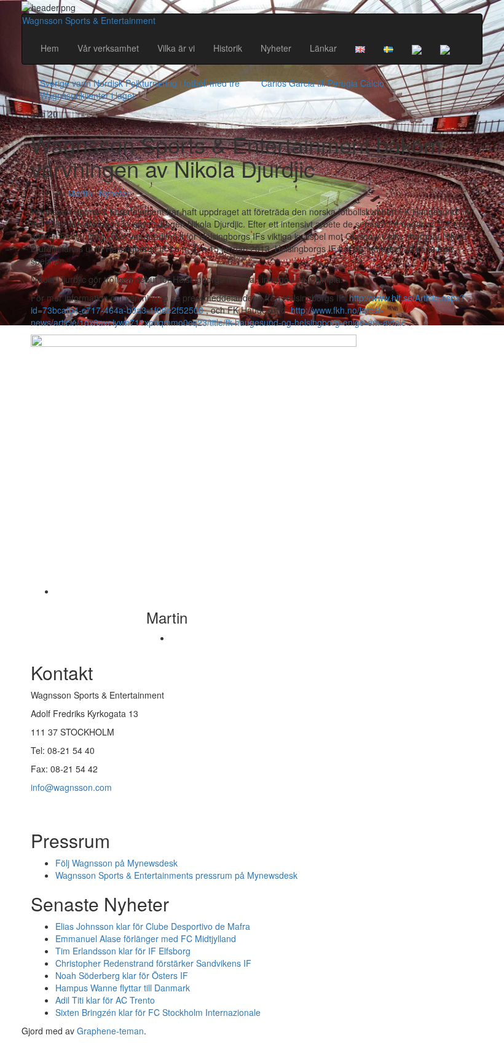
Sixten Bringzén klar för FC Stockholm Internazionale (158, 1012)
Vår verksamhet (108, 48)
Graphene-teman (110, 1031)
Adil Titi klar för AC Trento (105, 1000)
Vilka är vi (176, 48)
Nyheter (276, 48)
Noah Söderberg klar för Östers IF (121, 975)
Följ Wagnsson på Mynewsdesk (116, 863)
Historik (227, 48)
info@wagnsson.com (71, 787)
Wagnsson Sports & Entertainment (89, 20)
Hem (50, 48)
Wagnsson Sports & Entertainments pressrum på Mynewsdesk (176, 875)
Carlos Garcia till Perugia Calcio (322, 83)
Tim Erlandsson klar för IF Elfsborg (123, 951)
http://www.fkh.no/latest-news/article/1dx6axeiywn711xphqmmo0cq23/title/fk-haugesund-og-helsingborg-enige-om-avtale (218, 316)
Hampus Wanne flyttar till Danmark (122, 988)
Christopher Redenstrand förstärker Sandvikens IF (153, 963)
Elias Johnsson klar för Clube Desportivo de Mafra (152, 926)
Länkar (323, 48)
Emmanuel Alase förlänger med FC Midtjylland (145, 938)
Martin (80, 193)
